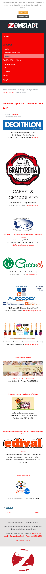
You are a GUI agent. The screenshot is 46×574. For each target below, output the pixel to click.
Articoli (7, 49)
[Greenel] (23, 263)
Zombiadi (7, 45)
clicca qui (35, 138)
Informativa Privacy (12, 52)
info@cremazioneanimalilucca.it (23, 245)
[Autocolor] (23, 295)
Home (6, 37)
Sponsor (8, 56)
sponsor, (9, 507)
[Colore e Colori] (23, 330)
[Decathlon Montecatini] (23, 124)
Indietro (9, 512)
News (5, 75)
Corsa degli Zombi (12, 60)
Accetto (23, 12)
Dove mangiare (11, 68)
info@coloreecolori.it (32, 344)
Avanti (37, 512)
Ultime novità (10, 64)
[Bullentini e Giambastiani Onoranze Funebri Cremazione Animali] (23, 224)
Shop (5, 80)
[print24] (23, 488)
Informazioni (23, 17)
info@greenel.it (31, 274)
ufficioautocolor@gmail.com (32, 311)
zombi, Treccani (8, 92)
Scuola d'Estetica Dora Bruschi (23, 378)
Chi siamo (9, 41)
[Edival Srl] (23, 443)
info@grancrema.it (32, 205)
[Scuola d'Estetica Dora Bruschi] (23, 368)
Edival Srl (23, 452)
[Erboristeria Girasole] (23, 403)
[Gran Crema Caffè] (23, 174)
